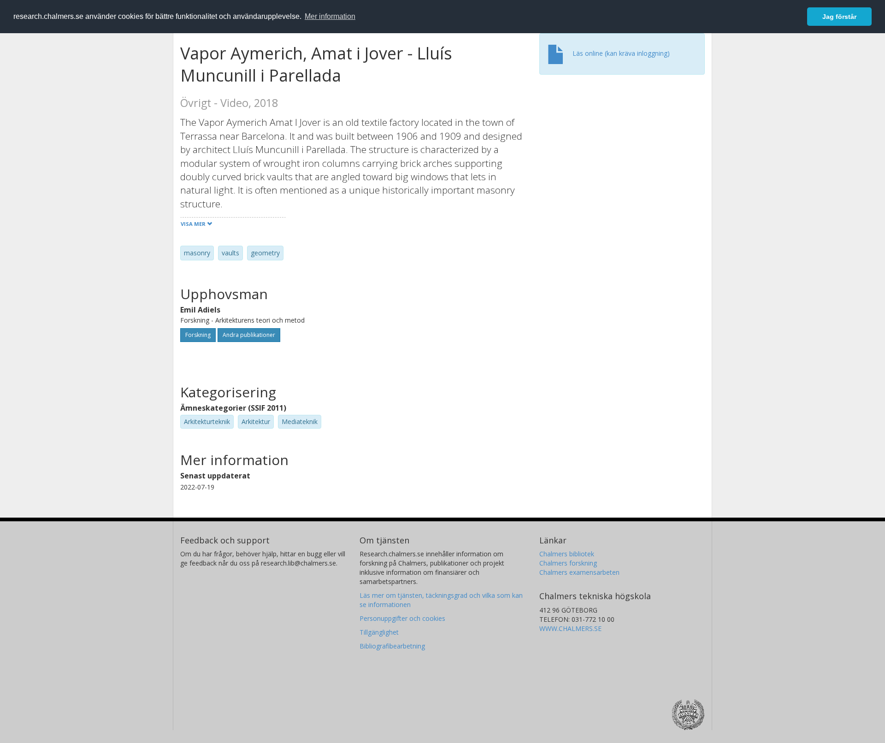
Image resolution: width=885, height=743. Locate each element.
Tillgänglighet (379, 632)
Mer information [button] (330, 16)
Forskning (198, 335)
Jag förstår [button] (839, 16)
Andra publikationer (249, 335)
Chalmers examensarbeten (579, 572)
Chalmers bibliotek (566, 553)
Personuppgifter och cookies (402, 618)
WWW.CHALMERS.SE (570, 628)
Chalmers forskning (568, 563)
